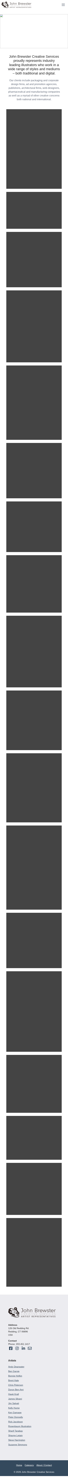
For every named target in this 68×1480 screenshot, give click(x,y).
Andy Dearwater (16, 1366)
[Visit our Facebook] (10, 1348)
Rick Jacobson (15, 1421)
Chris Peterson (15, 1385)
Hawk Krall (13, 1394)
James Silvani (15, 1398)
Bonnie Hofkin (15, 1376)
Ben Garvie (13, 1371)
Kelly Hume (14, 1408)
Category (29, 1465)
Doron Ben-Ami (16, 1389)
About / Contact (44, 1465)
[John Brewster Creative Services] (16, 4)
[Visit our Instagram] (29, 1348)
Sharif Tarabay (15, 1431)
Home (19, 1465)
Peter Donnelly (15, 1417)
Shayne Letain (15, 1435)
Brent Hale (13, 1380)
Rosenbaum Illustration (19, 1426)
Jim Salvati (13, 1403)
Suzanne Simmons (17, 1444)
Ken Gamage (15, 1412)
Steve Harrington (16, 1440)
